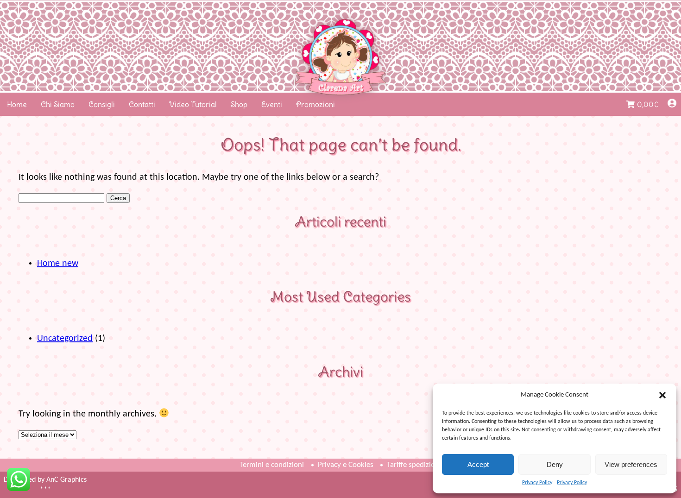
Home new (57, 263)
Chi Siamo (58, 104)
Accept (478, 464)
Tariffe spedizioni (414, 465)
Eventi (271, 104)
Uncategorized (65, 338)
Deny (555, 464)
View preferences (631, 464)
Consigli (101, 104)
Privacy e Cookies (345, 465)
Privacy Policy (537, 482)
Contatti (142, 104)
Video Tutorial (193, 104)
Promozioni (315, 104)
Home (17, 104)
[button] (662, 395)
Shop (239, 104)
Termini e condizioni (272, 465)
